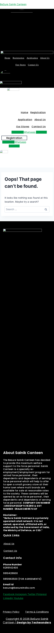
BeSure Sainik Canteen (13, 4)
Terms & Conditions (37, 611)
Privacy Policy (11, 611)
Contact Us (33, 65)
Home (7, 58)
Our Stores (20, 65)
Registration (18, 58)
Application (32, 58)
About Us (44, 58)
